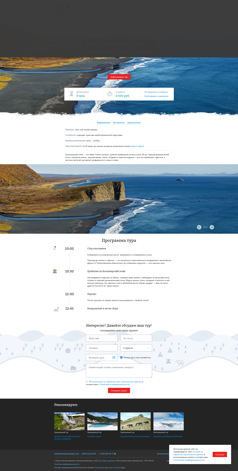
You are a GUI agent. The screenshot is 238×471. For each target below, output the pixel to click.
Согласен (220, 454)
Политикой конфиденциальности (115, 384)
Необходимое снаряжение (156, 96)
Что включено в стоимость (156, 92)
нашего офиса (137, 146)
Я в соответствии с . (114, 383)
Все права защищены (107, 461)
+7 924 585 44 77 (106, 454)
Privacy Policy (99, 468)
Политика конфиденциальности (66, 464)
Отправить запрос (119, 391)
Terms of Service (114, 468)
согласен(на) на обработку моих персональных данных (116, 382)
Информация (103, 122)
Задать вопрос (134, 122)
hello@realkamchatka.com (66, 454)
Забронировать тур (119, 77)
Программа (119, 122)
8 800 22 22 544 (89, 454)
